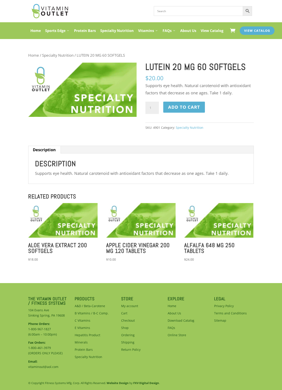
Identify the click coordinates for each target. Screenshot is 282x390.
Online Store (177, 335)
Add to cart (184, 107)
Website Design (118, 383)
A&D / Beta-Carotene (90, 306)
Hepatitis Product (87, 335)
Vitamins (146, 30)
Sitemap (220, 320)
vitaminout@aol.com (43, 367)
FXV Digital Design (146, 383)
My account (129, 306)
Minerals (81, 342)
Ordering (128, 335)
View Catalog (212, 30)
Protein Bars (85, 30)
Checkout (128, 320)
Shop (125, 328)
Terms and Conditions (230, 313)
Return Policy (131, 349)
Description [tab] (44, 149)
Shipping (127, 342)
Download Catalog (181, 320)
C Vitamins (82, 320)
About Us (188, 30)
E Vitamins (82, 328)
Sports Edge (55, 30)
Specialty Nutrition (117, 30)
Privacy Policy (224, 306)
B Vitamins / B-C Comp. (92, 313)
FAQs (167, 30)
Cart (124, 313)
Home (35, 30)
